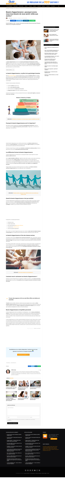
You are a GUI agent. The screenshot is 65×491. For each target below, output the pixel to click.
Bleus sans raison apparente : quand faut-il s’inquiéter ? (51, 69)
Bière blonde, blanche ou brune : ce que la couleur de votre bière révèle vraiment (54, 30)
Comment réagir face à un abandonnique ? (34, 399)
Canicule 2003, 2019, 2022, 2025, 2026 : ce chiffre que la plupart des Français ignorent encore (51, 63)
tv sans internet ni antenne (50, 449)
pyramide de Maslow (12, 75)
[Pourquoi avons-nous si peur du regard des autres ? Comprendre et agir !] (23, 383)
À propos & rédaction (27, 473)
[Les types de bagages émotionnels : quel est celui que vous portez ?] (11, 394)
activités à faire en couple (46, 448)
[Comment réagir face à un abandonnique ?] (35, 394)
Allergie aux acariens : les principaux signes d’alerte (51, 66)
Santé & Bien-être (13, 362)
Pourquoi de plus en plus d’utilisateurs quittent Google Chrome (14, 435)
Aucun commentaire (24, 18)
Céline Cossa (10, 18)
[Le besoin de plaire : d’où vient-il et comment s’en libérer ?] (11, 383)
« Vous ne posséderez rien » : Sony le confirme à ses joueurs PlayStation (14, 463)
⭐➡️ (23, 354)
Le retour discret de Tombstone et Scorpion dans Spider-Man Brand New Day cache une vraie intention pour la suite (14, 450)
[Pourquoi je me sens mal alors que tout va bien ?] (35, 383)
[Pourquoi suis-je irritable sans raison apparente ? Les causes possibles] (46, 40)
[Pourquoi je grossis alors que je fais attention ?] (23, 394)
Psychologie (11, 8)
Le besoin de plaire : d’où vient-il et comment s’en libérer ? (11, 388)
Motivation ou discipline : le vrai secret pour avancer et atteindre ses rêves (25, 119)
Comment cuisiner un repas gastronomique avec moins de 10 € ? (14, 438)
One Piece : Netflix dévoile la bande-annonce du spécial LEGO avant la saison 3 (14, 456)
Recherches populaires (38, 473)
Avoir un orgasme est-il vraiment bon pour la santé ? (53, 35)
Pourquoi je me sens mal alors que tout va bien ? (35, 388)
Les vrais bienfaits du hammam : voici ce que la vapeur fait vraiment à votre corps (52, 57)
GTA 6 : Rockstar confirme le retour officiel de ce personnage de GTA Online (14, 453)
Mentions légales (44, 473)
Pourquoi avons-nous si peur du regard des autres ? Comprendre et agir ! (23, 388)
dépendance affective (19, 225)
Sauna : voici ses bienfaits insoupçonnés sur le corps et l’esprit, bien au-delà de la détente (52, 51)
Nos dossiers (45, 446)
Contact (48, 473)
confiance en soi (16, 226)
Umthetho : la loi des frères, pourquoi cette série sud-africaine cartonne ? (14, 447)
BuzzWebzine (7, 8)
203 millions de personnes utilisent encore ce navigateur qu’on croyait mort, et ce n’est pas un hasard (14, 459)
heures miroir (48, 450)
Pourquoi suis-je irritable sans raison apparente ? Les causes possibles (53, 40)
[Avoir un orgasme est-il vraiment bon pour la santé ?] (46, 35)
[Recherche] (58, 6)
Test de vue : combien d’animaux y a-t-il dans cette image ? (51, 75)
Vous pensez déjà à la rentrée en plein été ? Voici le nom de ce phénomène (14, 444)
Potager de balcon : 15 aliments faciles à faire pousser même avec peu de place (14, 441)
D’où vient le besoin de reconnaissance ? (25, 272)
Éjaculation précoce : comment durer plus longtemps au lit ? (51, 72)
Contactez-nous (53, 438)
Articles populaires (32, 473)
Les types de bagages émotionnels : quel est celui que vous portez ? (11, 399)
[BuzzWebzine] (11, 2)
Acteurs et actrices (54, 447)
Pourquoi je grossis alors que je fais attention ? (23, 399)
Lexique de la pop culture (51, 446)
